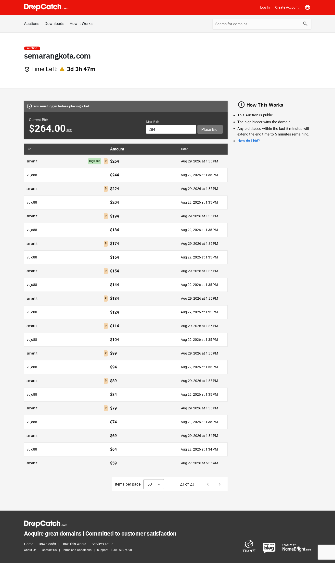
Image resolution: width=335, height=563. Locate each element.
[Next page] (220, 484)
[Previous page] (208, 484)
